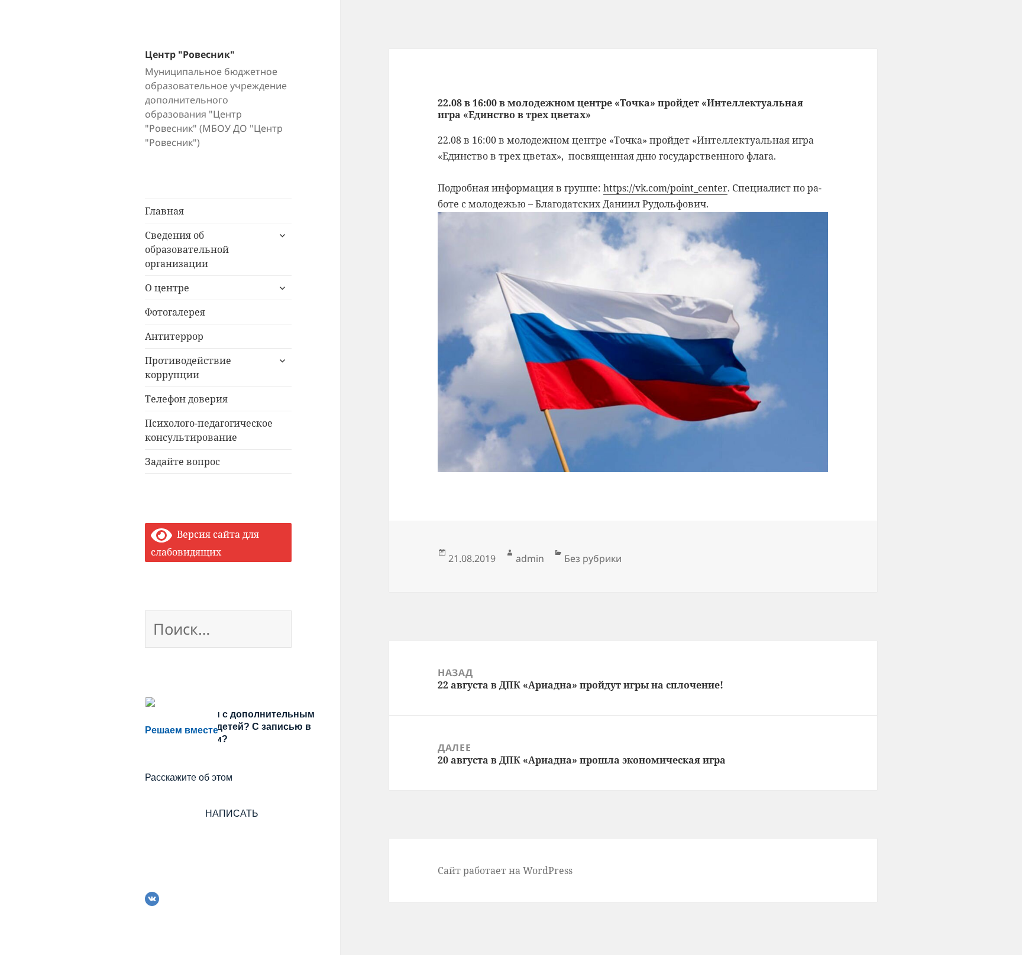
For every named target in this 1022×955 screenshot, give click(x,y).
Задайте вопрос (182, 461)
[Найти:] (218, 631)
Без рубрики (593, 558)
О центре (167, 287)
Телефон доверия (186, 398)
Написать (231, 813)
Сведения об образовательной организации (187, 249)
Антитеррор (174, 336)
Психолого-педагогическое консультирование (209, 430)
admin (530, 558)
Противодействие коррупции (188, 367)
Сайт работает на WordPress (505, 870)
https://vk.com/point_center (665, 187)
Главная (164, 210)
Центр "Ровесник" (190, 54)
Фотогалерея (175, 312)
